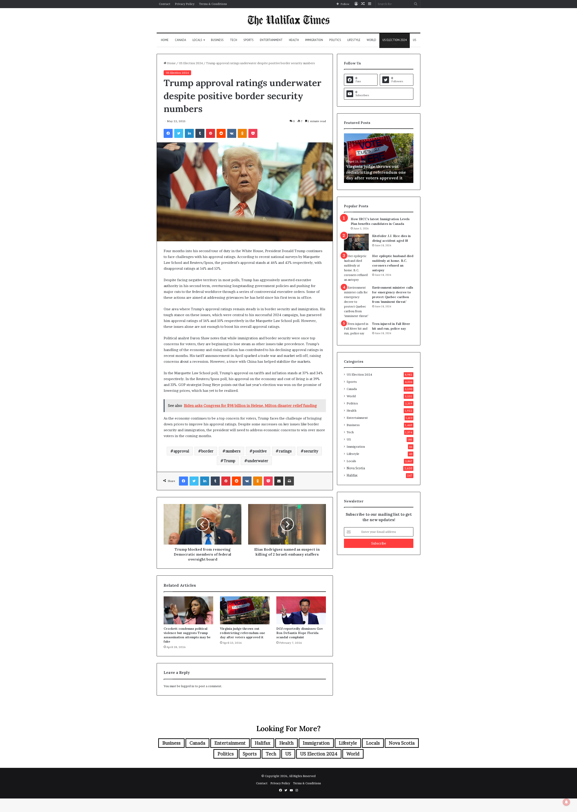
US (414, 40)
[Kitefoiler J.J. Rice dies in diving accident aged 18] (356, 242)
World (371, 40)
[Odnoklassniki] (242, 133)
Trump (229, 460)
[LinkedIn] (189, 133)
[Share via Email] (278, 481)
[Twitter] (178, 133)
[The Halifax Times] (288, 20)
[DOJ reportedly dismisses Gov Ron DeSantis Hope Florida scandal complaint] (301, 610)
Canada (180, 40)
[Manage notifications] (566, 802)
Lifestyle (353, 40)
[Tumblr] (199, 133)
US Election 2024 (394, 40)
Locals (197, 40)
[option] (392, 158)
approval (181, 451)
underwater (257, 460)
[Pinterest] (210, 133)
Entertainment (271, 40)
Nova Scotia (356, 468)
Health (294, 40)
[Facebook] (168, 133)
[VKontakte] (231, 133)
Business (217, 40)
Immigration (314, 40)
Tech (233, 40)
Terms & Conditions (213, 4)
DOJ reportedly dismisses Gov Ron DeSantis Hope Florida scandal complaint (299, 633)
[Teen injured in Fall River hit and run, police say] (356, 330)
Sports (248, 40)
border (207, 451)
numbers (233, 451)
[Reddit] (221, 133)
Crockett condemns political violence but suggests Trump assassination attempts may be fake (187, 635)
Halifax (352, 475)
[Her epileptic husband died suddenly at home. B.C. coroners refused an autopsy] (356, 268)
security (311, 451)
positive (260, 451)
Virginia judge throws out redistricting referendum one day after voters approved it (242, 633)
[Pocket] (252, 133)
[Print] (289, 481)
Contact (164, 4)
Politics (335, 40)
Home (165, 40)
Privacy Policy (185, 4)
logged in (187, 686)
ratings (285, 451)
